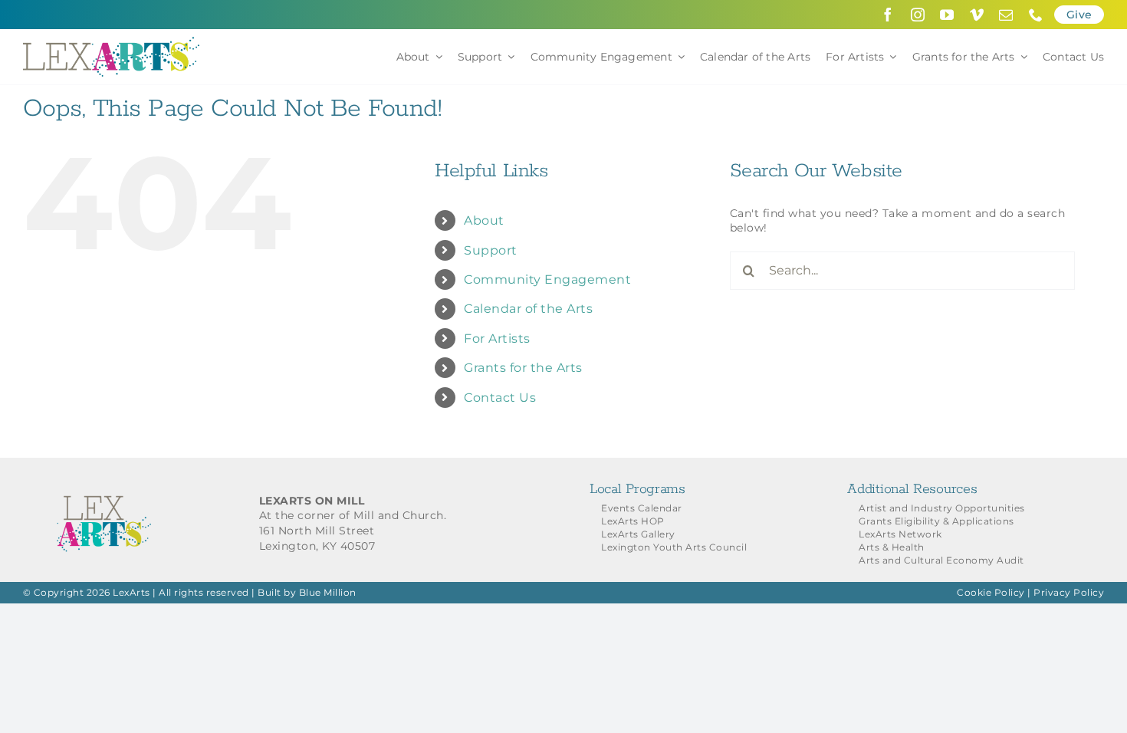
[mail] (1006, 14)
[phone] (1036, 14)
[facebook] (888, 14)
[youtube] (947, 14)
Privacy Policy (1068, 592)
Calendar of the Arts (528, 308)
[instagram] (918, 14)
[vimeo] (977, 14)
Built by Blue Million (307, 592)
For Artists (497, 338)
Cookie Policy (991, 592)
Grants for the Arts (523, 367)
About (484, 220)
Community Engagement (547, 279)
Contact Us (500, 397)
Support (491, 250)
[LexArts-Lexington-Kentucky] (111, 42)
